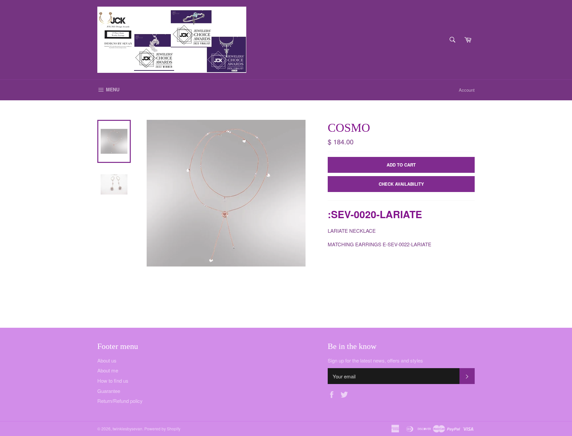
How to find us (112, 380)
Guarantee (108, 390)
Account (467, 90)
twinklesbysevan (127, 428)
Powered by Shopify (162, 428)
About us (107, 360)
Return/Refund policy (120, 400)
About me (107, 370)
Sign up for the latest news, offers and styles (375, 360)
